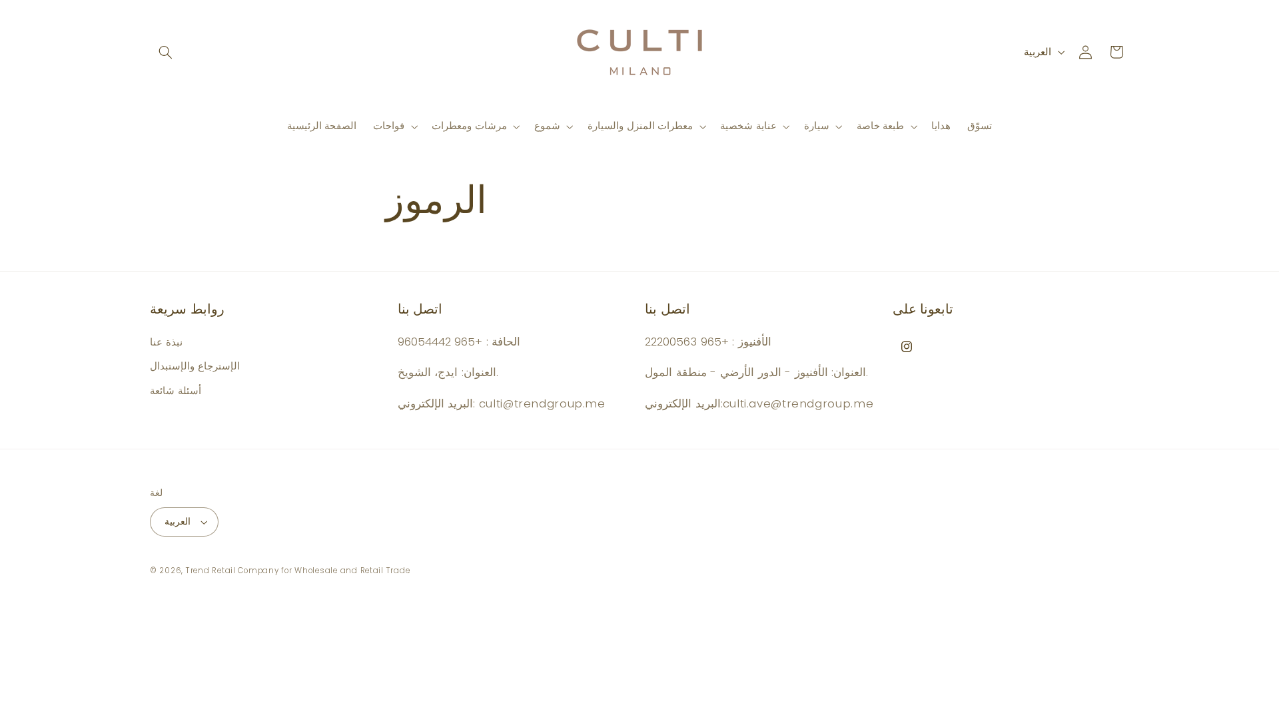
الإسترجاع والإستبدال (195, 366)
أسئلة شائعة (175, 390)
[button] (165, 52)
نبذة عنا (166, 342)
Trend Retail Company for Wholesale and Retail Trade (298, 570)
